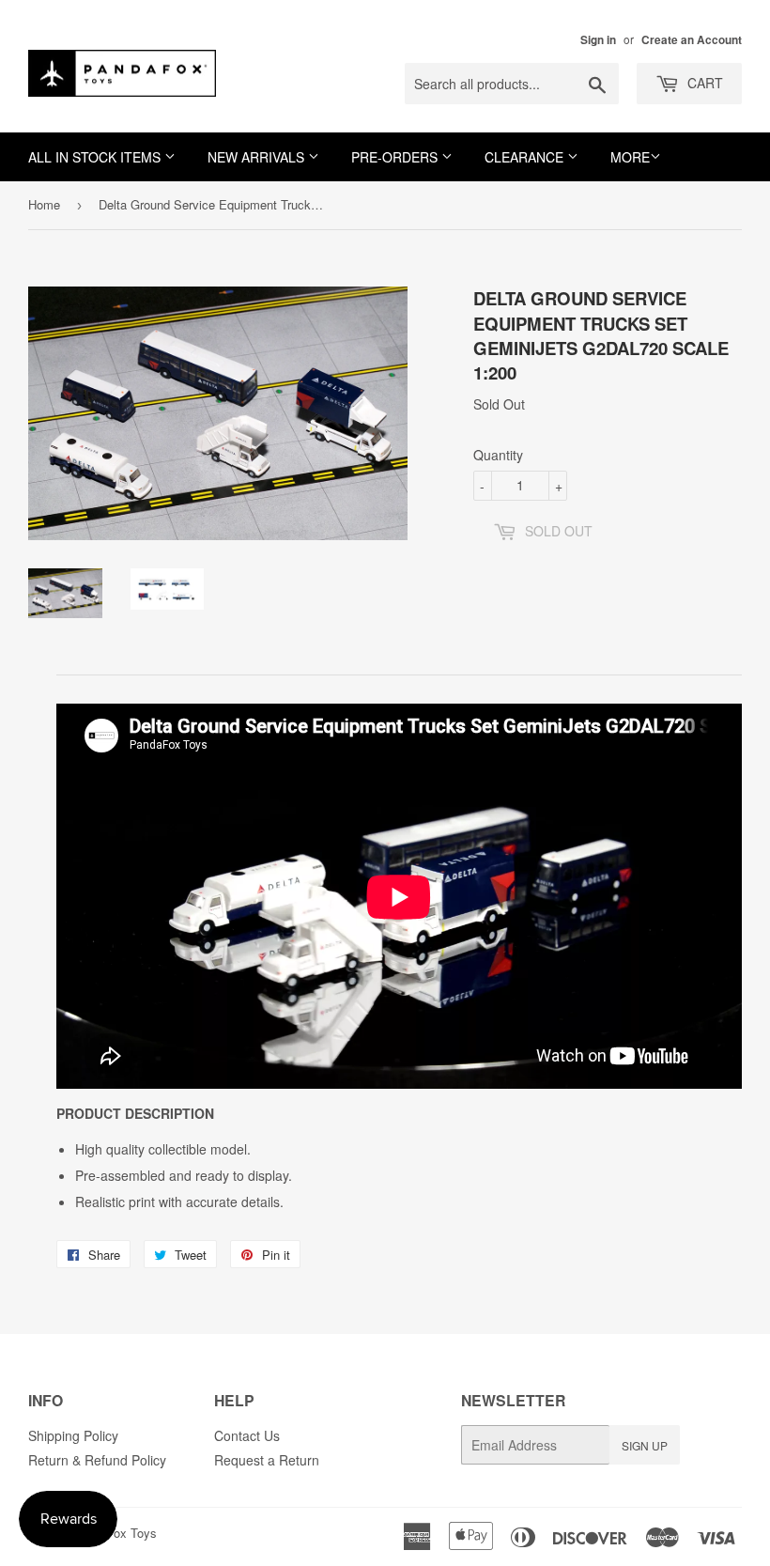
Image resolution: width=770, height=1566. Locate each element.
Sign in (598, 40)
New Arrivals (258, 156)
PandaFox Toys (114, 1533)
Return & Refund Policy (97, 1459)
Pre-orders (396, 156)
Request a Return (266, 1459)
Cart (703, 82)
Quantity (498, 454)
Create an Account (691, 40)
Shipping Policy (73, 1435)
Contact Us (247, 1435)
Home (44, 204)
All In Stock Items (96, 156)
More (630, 156)
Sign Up (645, 1445)
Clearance (526, 156)
